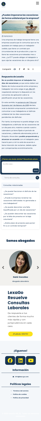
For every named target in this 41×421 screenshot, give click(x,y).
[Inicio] (3, 4)
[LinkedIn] (21, 360)
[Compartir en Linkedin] (28, 69)
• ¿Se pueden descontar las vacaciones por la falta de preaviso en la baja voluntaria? (19, 216)
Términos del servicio (21, 391)
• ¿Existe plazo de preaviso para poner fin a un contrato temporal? (19, 224)
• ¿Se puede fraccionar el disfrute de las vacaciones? (19, 192)
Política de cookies (20, 394)
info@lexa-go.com (22, 377)
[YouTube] (31, 360)
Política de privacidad (21, 398)
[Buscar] (37, 177)
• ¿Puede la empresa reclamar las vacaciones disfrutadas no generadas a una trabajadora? (19, 200)
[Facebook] (10, 360)
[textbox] (20, 167)
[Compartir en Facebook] (19, 69)
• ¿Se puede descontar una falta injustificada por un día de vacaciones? (19, 208)
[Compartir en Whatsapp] (33, 69)
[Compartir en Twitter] (24, 69)
